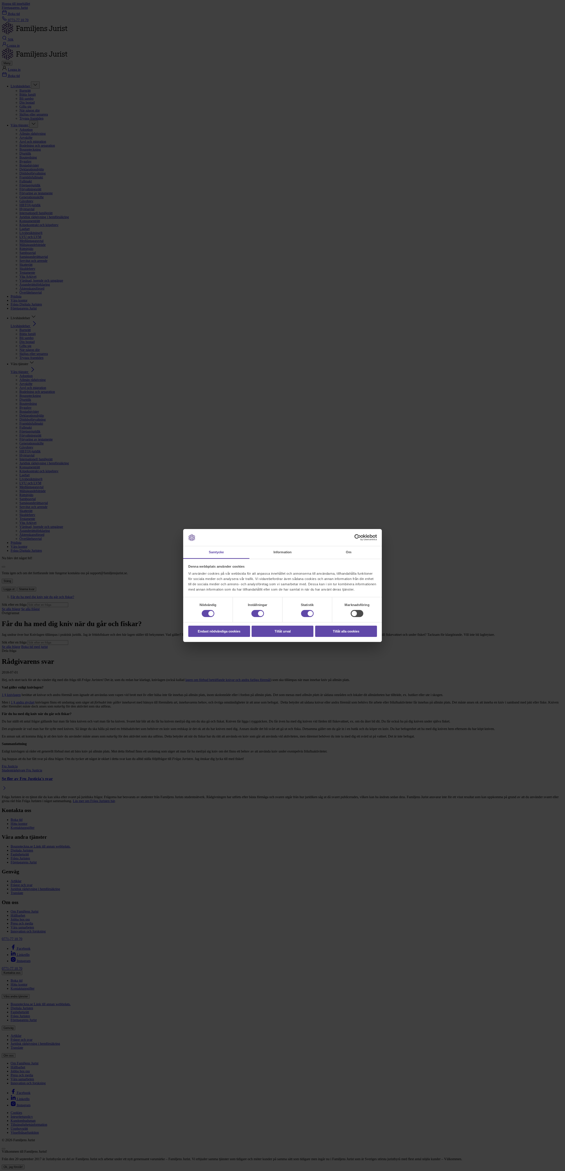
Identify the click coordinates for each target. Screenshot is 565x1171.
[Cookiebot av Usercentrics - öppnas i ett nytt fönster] (357, 537)
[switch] (257, 613)
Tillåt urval (283, 631)
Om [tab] (348, 552)
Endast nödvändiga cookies (219, 631)
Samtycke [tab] (216, 552)
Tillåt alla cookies (346, 631)
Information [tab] (282, 552)
